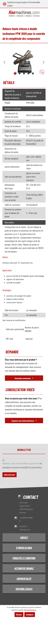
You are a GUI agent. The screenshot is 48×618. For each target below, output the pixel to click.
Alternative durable (24, 568)
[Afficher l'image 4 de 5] (28, 73)
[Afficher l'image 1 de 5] (15, 73)
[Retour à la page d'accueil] (24, 14)
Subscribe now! (9, 475)
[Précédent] (4, 62)
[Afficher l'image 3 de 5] (24, 73)
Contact (24, 537)
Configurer (29, 614)
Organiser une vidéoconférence (24, 420)
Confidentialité (24, 578)
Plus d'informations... (30, 610)
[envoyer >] (44, 62)
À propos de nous (24, 547)
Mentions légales (24, 588)
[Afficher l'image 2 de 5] (20, 73)
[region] (24, 62)
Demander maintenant (24, 378)
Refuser (19, 614)
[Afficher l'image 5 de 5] (33, 73)
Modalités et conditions (24, 558)
